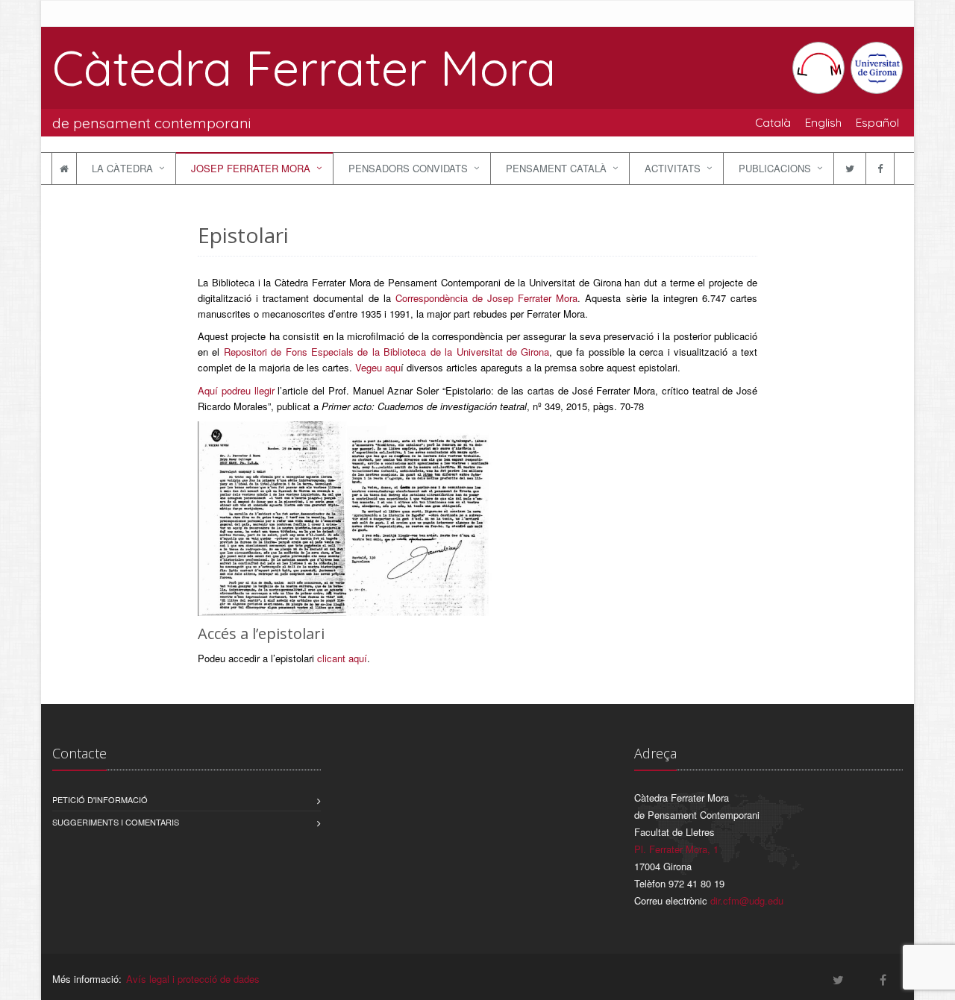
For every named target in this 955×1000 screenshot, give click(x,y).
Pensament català (556, 168)
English (823, 122)
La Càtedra (122, 168)
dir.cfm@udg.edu (746, 900)
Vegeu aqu (378, 367)
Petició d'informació (100, 799)
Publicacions (775, 168)
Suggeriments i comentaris (115, 822)
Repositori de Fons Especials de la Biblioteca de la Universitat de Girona (387, 352)
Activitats (673, 168)
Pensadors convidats (408, 168)
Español (877, 122)
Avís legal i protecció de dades (193, 979)
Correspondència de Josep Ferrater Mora (486, 298)
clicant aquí (342, 658)
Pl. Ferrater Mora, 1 (676, 849)
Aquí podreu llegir (236, 390)
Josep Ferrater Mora (250, 168)
